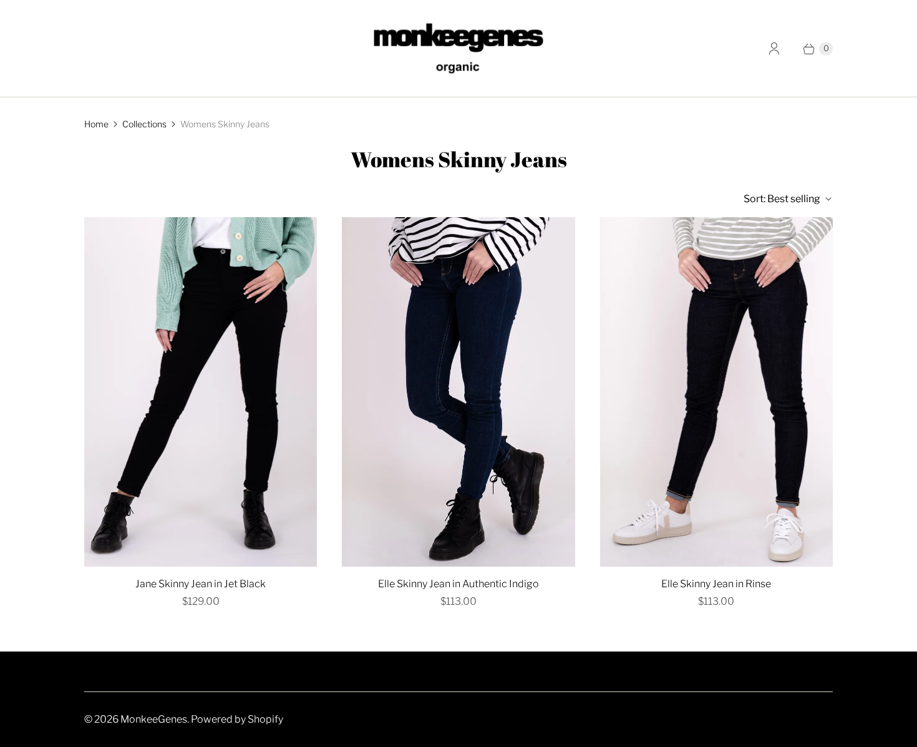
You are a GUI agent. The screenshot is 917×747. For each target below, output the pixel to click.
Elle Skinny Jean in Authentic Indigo (458, 584)
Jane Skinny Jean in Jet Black (200, 584)
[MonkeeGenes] (458, 48)
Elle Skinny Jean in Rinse (716, 584)
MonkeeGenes (153, 719)
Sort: (782, 199)
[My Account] (774, 49)
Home (96, 124)
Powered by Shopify (237, 719)
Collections (144, 124)
